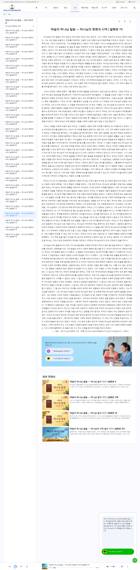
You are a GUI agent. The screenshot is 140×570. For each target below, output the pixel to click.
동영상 (55, 7)
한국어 (133, 2)
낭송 (75, 7)
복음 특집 (84, 7)
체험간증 (94, 7)
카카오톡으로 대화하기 (115, 551)
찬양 (65, 7)
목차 (44, 21)
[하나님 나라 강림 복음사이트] (12, 8)
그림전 (114, 7)
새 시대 (104, 7)
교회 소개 (123, 7)
